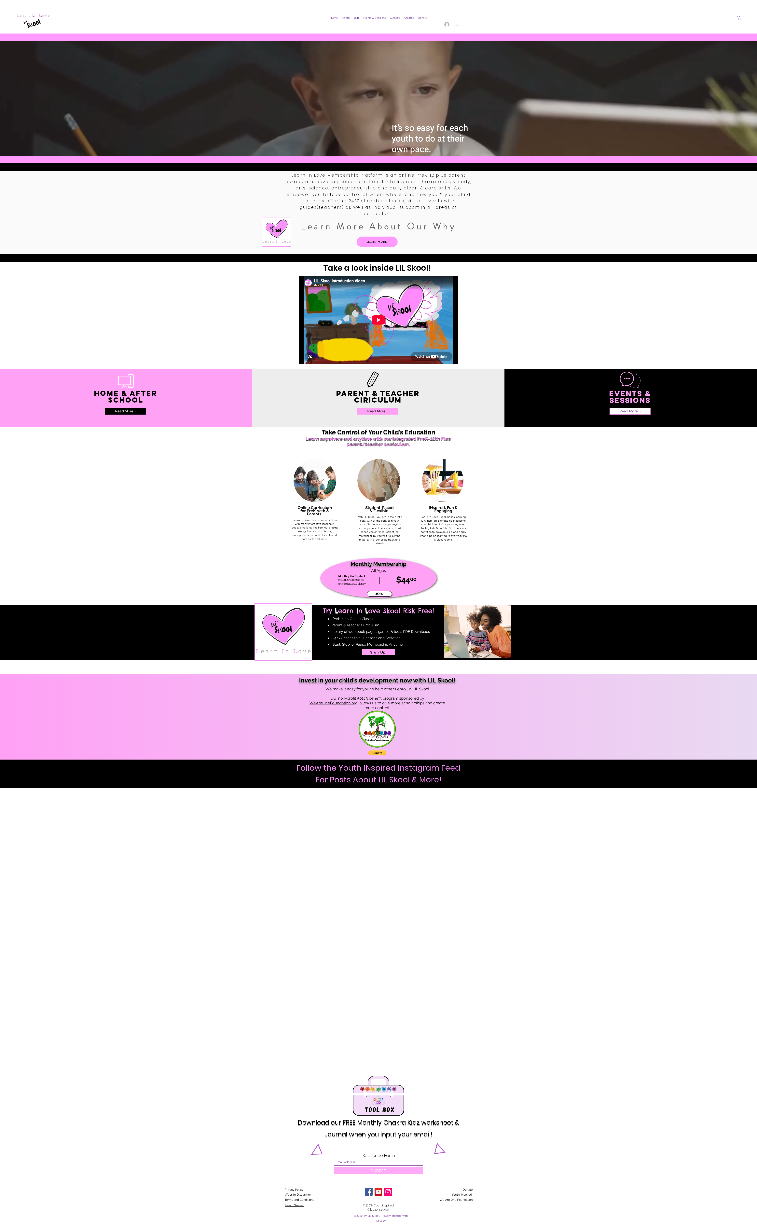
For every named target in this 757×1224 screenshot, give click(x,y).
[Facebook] (369, 1192)
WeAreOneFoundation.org (334, 703)
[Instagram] (388, 1192)
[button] (739, 18)
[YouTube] (378, 1192)
